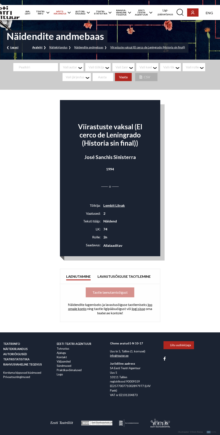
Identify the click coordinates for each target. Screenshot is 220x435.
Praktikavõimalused (69, 370)
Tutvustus (63, 348)
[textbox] (73, 67)
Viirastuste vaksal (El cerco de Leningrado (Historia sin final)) (147, 47)
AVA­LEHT (28, 12)
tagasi (14, 47)
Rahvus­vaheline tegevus (22, 364)
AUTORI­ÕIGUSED (80, 12)
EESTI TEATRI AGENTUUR (141, 12)
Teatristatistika (16, 359)
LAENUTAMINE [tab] (78, 276)
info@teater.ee (119, 355)
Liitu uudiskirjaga (180, 345)
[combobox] (72, 67)
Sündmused (64, 365)
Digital (212, 432)
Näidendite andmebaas (88, 47)
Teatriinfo (11, 344)
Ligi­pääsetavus (165, 12)
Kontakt (62, 357)
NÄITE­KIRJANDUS (60, 12)
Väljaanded (64, 361)
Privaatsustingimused (16, 377)
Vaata (123, 77)
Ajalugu (61, 353)
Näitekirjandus (58, 47)
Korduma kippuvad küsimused (22, 372)
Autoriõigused (15, 354)
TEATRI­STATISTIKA (100, 12)
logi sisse (138, 309)
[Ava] (47, 12)
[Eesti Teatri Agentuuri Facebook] (164, 358)
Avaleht (37, 47)
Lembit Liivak (114, 205)
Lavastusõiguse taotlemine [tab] (124, 276)
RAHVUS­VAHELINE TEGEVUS (121, 12)
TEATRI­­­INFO (40, 12)
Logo (60, 374)
